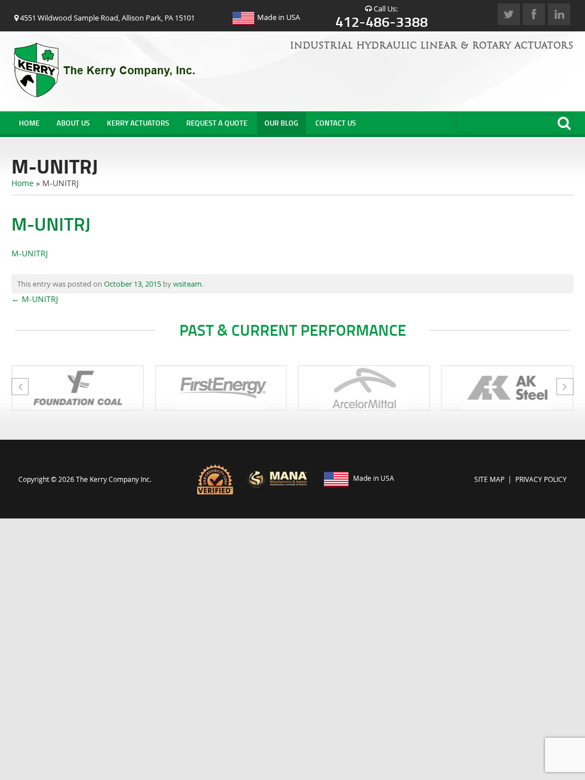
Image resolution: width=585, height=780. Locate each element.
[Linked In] (559, 14)
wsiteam (187, 284)
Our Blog (281, 123)
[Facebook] (534, 14)
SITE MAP (489, 479)
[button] (565, 386)
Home (29, 123)
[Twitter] (509, 14)
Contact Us (335, 123)
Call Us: (381, 16)
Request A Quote (216, 123)
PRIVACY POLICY (541, 479)
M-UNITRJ (29, 253)
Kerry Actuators (138, 123)
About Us (73, 123)
